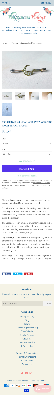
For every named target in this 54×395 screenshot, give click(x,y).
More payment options (27, 176)
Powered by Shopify (37, 381)
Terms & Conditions (27, 357)
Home (4, 43)
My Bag (48, 3)
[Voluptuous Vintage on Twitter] (22, 373)
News (27, 324)
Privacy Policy (27, 360)
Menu (7, 3)
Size (3, 149)
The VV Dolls (27, 331)
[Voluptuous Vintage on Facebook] (26, 373)
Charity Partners (27, 335)
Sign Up (47, 304)
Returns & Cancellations (27, 353)
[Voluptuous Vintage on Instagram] (31, 373)
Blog (27, 320)
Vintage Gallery (27, 316)
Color (4, 139)
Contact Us (27, 364)
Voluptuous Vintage (20, 381)
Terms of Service (27, 342)
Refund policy (27, 346)
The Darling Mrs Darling (27, 328)
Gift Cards (27, 339)
